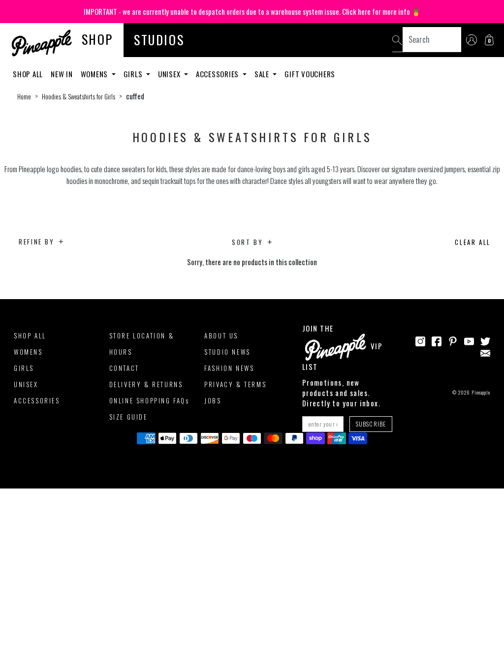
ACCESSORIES (37, 400)
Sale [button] (262, 73)
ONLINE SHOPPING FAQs (149, 400)
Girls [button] (134, 73)
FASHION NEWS (229, 368)
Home (24, 96)
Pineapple (481, 392)
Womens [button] (95, 73)
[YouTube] (469, 340)
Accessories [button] (218, 73)
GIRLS (24, 368)
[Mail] (485, 351)
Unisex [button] (170, 73)
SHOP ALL (30, 335)
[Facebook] (436, 340)
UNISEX (26, 384)
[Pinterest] (453, 340)
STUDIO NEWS (227, 352)
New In (62, 73)
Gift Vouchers (309, 73)
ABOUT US (221, 335)
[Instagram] (420, 340)
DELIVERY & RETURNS (146, 384)
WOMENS (28, 352)
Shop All (28, 73)
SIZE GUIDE (128, 417)
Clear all (472, 242)
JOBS (212, 400)
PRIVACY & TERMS (235, 384)
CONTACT (124, 368)
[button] (489, 39)
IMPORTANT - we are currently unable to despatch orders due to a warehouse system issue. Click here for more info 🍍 (252, 11)
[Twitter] (485, 340)
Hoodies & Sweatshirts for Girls (78, 96)
